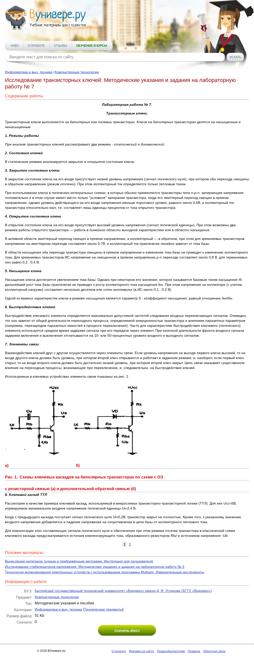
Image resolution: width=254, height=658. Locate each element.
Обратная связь (214, 651)
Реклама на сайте (141, 651)
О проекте (36, 45)
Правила (194, 651)
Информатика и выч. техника (28, 72)
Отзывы (60, 45)
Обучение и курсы (91, 45)
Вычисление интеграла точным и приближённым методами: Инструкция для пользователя (79, 561)
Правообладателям (171, 651)
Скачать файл (127, 630)
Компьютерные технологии (77, 72)
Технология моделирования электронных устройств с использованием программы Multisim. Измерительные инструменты (104, 572)
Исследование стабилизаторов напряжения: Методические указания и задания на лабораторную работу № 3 (94, 567)
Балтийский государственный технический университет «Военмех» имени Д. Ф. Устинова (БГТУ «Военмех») (123, 591)
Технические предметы (103, 609)
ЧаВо (14, 45)
